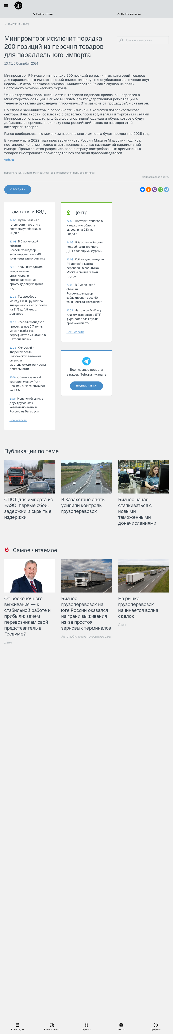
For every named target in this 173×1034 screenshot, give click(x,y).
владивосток (64, 172)
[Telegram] (166, 189)
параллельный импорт (18, 172)
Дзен (8, 642)
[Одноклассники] (148, 189)
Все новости (18, 420)
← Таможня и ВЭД (16, 23)
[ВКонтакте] (142, 189)
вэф (53, 172)
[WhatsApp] (160, 189)
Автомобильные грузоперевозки (86, 636)
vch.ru (9, 160)
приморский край (84, 172)
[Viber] (154, 189)
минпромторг (41, 172)
